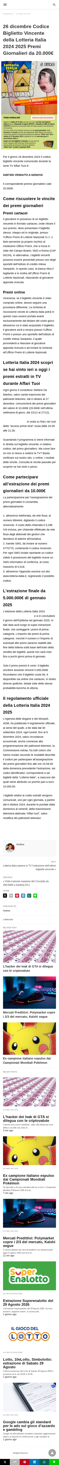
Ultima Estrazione (13, 1293)
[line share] (35, 896)
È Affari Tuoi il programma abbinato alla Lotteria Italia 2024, (27, 417)
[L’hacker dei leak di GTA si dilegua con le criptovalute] (29, 946)
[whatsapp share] (29, 896)
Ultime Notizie (23, 14)
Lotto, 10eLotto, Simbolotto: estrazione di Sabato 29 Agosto (27, 1363)
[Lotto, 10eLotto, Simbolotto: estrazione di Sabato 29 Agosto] (29, 1334)
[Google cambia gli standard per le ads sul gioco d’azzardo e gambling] (29, 1397)
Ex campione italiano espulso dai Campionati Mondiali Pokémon (28, 1179)
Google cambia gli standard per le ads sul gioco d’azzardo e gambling (29, 1426)
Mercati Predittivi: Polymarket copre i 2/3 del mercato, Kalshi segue (29, 1242)
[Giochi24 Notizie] (29, 4)
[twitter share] (5, 896)
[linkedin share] (23, 896)
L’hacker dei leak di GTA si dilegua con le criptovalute (26, 1119)
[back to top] (52, 1453)
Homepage (8, 14)
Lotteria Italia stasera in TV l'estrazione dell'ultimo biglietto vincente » (29, 867)
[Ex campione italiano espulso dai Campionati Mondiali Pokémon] (29, 1038)
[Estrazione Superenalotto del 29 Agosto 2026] (29, 1275)
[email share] (11, 896)
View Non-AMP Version (37, 1453)
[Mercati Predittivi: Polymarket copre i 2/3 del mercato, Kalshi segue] (29, 992)
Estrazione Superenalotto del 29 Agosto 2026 (28, 1302)
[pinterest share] (17, 896)
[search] (54, 4)
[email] (15, 1462)
